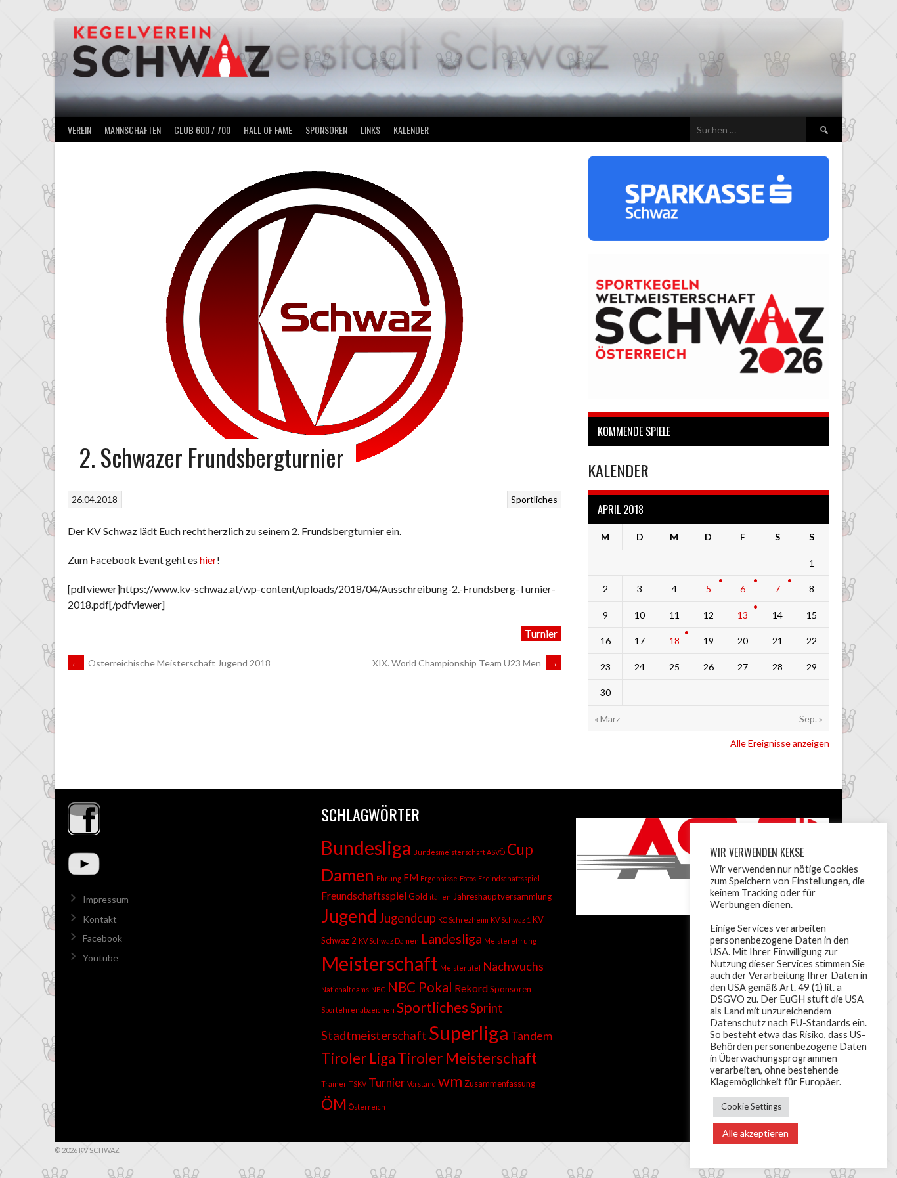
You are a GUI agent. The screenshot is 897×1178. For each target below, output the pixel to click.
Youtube (100, 957)
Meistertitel (460, 967)
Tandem (531, 1035)
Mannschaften (132, 130)
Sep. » (811, 718)
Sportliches (534, 499)
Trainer (334, 1084)
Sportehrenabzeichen (358, 1009)
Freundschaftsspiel (363, 895)
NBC (378, 989)
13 (742, 615)
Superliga (469, 1032)
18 (674, 640)
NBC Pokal (419, 987)
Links (370, 130)
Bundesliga (366, 848)
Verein (79, 130)
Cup (520, 849)
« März (607, 718)
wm (450, 1081)
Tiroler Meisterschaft (467, 1058)
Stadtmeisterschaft (374, 1035)
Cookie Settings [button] (751, 1106)
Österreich (367, 1106)
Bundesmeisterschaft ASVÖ (459, 852)
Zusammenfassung (499, 1083)
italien (440, 896)
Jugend (349, 916)
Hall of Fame (268, 130)
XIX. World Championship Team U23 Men (465, 662)
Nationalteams (345, 989)
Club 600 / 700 (202, 130)
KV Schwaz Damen (389, 940)
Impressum (106, 899)
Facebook (102, 938)
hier (208, 560)
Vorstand (421, 1084)
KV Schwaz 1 (511, 919)
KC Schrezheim (463, 919)
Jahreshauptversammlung (502, 896)
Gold (417, 896)
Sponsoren (326, 130)
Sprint (486, 1008)
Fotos (468, 878)
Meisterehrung (510, 940)
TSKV (357, 1084)
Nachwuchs (513, 966)
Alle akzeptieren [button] (755, 1133)
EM (410, 877)
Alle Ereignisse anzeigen (779, 743)
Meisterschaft (379, 962)
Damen (347, 874)
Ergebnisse (439, 878)
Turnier (541, 633)
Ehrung (388, 878)
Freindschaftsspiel (509, 878)
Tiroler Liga (358, 1058)
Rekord (471, 988)
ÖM (334, 1104)
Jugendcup (407, 918)
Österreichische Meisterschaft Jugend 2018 (171, 662)
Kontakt (100, 919)
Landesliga (451, 938)
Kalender (411, 130)
